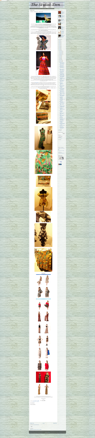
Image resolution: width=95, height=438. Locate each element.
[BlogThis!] (42, 400)
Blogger (49, 432)
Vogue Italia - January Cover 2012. (62, 125)
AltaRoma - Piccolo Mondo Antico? (62, 65)
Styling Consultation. (43, 8)
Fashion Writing (38, 8)
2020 (59, 42)
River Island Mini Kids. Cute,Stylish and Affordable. (62, 32)
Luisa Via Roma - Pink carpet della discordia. (62, 100)
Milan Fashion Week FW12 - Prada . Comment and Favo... (62, 81)
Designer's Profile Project (51, 8)
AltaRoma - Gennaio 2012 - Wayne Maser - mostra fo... (62, 70)
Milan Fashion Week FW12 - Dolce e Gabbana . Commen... (62, 86)
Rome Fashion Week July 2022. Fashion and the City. (63, 12)
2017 (59, 45)
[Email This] (42, 400)
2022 (59, 40)
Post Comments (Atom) (36, 424)
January (61, 61)
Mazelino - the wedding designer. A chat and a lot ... (62, 102)
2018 (59, 44)
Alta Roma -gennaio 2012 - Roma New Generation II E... (62, 63)
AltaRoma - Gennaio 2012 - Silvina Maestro (62, 116)
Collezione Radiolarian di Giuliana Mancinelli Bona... (62, 109)
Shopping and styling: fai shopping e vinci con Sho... (62, 124)
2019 (59, 43)
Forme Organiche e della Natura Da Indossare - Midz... (62, 74)
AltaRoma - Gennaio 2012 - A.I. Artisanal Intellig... (62, 93)
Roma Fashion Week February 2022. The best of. (63, 36)
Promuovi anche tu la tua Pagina (61, 150)
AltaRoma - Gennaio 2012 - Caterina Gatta (62, 104)
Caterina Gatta (36, 76)
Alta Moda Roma (35, 401)
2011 (59, 129)
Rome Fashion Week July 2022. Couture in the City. (63, 16)
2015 (59, 47)
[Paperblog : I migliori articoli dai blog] (60, 162)
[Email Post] (40, 400)
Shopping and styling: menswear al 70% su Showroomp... (62, 106)
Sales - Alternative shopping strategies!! (62, 122)
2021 (59, 41)
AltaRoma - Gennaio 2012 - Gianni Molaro (62, 113)
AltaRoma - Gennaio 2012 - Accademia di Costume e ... (62, 95)
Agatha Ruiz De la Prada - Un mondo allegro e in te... (62, 91)
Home (44, 423)
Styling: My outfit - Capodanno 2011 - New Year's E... (62, 127)
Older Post (55, 423)
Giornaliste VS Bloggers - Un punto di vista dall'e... (61, 84)
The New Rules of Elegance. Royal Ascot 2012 (62, 72)
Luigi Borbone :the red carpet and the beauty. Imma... (62, 119)
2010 (59, 130)
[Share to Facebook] (44, 400)
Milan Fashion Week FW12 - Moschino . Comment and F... (62, 76)
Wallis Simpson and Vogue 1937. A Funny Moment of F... (62, 67)
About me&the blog (32, 8)
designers (38, 401)
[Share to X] (43, 400)
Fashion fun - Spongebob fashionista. (61, 98)
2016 (59, 46)
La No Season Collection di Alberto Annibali (62, 78)
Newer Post (32, 423)
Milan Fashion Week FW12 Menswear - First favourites (62, 89)
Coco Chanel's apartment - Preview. (61, 111)
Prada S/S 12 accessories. (61, 117)
